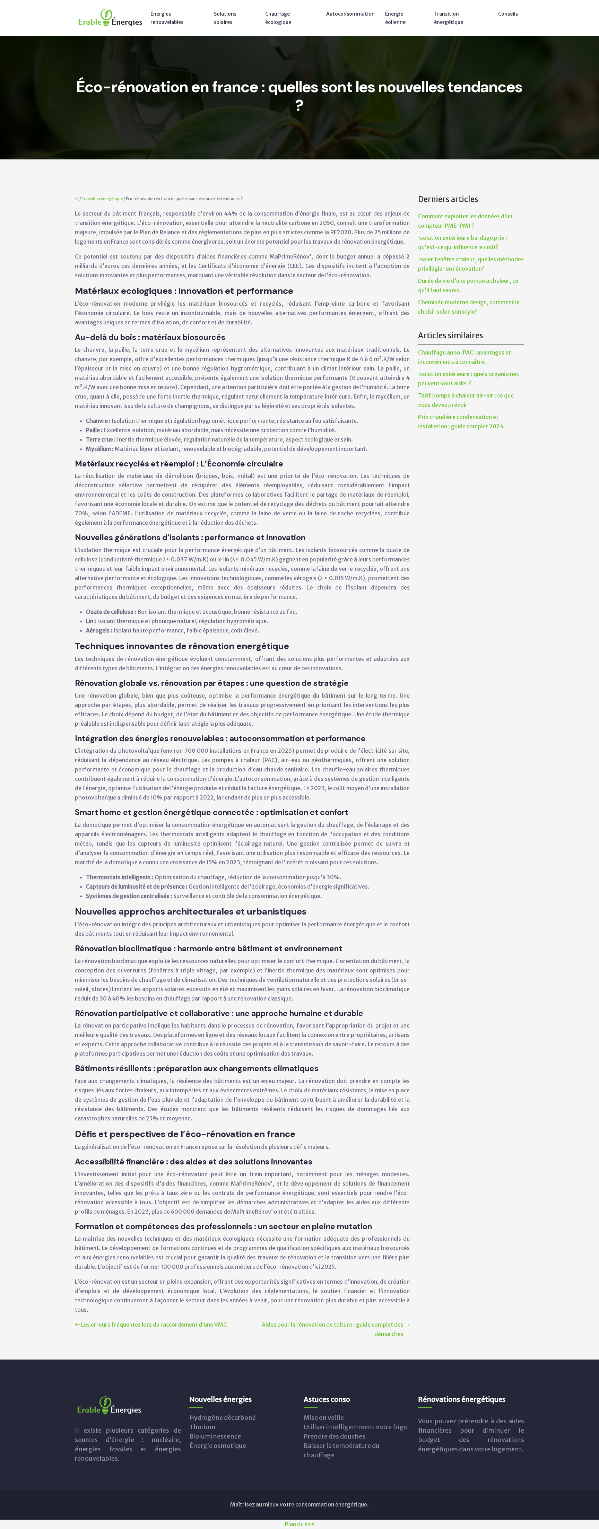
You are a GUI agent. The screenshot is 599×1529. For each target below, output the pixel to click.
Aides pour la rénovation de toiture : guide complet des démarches (332, 1329)
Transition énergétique (448, 18)
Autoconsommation (350, 14)
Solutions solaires (225, 18)
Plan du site (299, 1524)
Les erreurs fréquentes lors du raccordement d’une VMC (154, 1324)
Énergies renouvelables (166, 18)
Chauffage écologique (278, 18)
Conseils (508, 14)
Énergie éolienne (395, 18)
